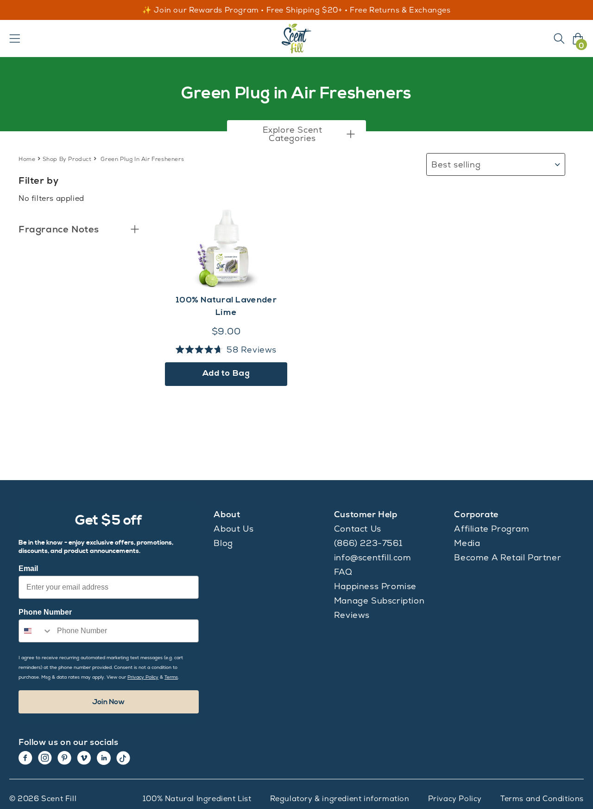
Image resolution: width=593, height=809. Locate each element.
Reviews (352, 615)
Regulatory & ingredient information (340, 798)
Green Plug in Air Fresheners (142, 159)
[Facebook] (25, 758)
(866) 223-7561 (368, 543)
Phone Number (45, 612)
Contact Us (357, 528)
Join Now (108, 701)
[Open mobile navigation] (14, 38)
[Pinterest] (64, 758)
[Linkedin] (104, 758)
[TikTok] (123, 758)
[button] (296, 134)
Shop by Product (67, 159)
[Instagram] (45, 758)
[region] (296, 10)
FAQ (343, 571)
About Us (233, 528)
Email (28, 568)
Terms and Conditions (542, 798)
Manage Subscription (379, 600)
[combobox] (35, 631)
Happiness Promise (375, 586)
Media (467, 543)
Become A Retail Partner (507, 557)
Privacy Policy (455, 798)
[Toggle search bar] (559, 38)
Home (27, 159)
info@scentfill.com (372, 557)
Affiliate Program (491, 528)
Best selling (455, 164)
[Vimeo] (84, 758)
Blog (223, 543)
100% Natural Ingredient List (197, 798)
